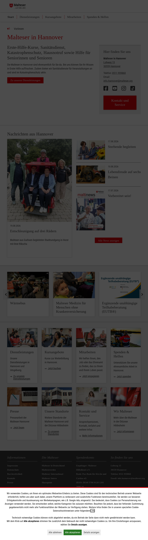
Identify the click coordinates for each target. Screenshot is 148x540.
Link (93, 510)
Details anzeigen (92, 532)
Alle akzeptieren (73, 532)
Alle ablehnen (56, 532)
